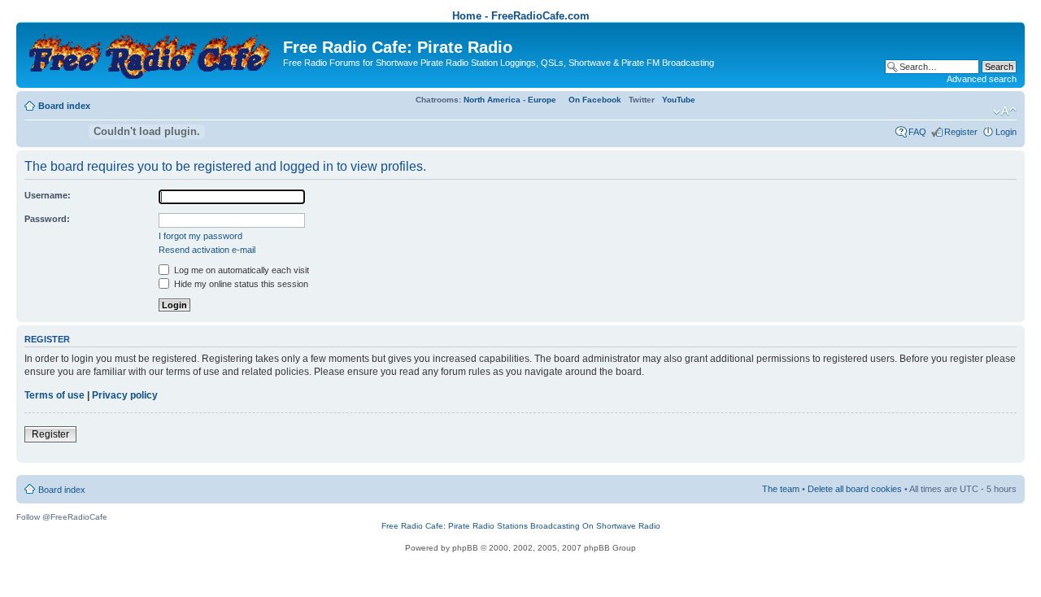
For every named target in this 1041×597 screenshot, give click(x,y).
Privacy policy (125, 395)
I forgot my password (200, 236)
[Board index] (151, 53)
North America (492, 99)
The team (780, 489)
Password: (47, 219)
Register (961, 132)
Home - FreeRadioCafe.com (521, 16)
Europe (542, 99)
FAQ (917, 132)
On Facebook (594, 99)
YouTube (678, 99)
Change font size (1005, 111)
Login (1006, 132)
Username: (47, 195)
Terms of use (54, 395)
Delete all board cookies (855, 489)
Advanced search (982, 79)
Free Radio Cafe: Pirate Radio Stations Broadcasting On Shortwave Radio (520, 525)
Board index (64, 106)
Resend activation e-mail (207, 250)
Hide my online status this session (240, 284)
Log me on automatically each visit (240, 270)
